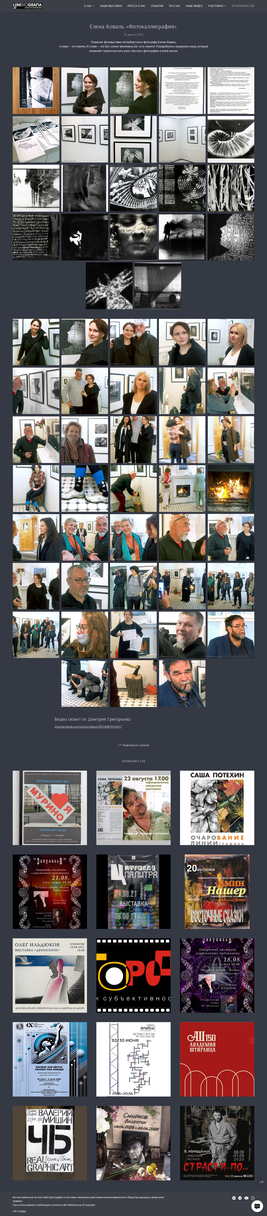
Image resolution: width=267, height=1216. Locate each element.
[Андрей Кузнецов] (133, 342)
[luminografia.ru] (27, 6)
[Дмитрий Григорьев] (182, 634)
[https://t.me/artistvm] (240, 1198)
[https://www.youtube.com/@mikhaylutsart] (246, 1198)
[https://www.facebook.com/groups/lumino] (252, 1198)
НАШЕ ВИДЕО (194, 6)
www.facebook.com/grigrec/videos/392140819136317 (88, 727)
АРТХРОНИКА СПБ (243, 6)
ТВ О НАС (174, 6)
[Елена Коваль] (36, 90)
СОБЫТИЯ (157, 6)
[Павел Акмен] (231, 634)
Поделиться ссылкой (135, 745)
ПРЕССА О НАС (136, 6)
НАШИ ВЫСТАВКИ (111, 6)
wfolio (23, 1211)
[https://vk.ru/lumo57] (234, 1198)
